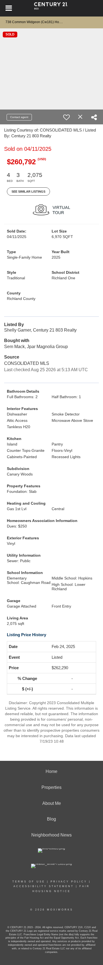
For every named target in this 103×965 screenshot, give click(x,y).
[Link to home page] (51, 8)
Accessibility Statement (43, 886)
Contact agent (19, 117)
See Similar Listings (28, 191)
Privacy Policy (69, 881)
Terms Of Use (28, 881)
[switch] (66, 117)
